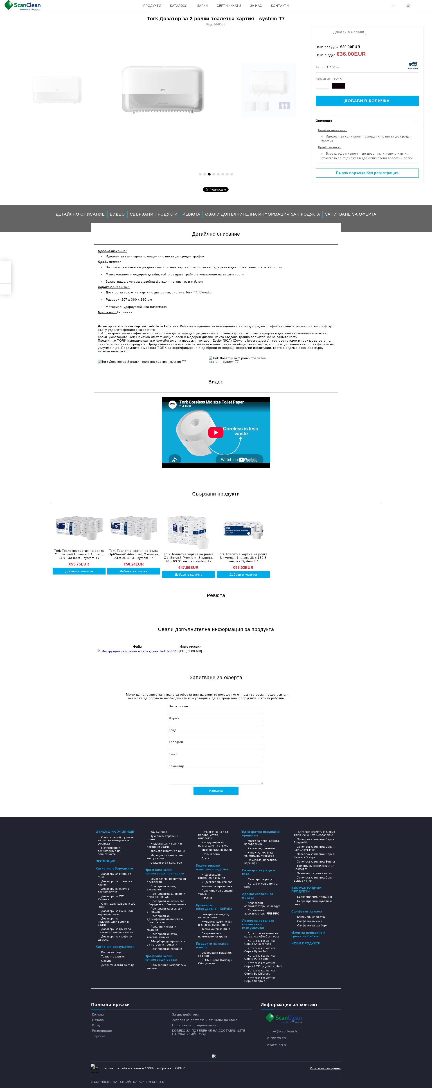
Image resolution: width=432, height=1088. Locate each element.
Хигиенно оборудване (114, 868)
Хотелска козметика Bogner (316, 861)
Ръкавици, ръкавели (262, 848)
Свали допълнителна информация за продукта (262, 214)
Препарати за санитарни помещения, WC (166, 895)
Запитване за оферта (350, 214)
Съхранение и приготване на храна (212, 935)
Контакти (280, 5)
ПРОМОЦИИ (105, 861)
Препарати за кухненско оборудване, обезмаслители (166, 903)
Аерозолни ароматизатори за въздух (262, 904)
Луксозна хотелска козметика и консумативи (258, 924)
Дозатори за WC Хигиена (111, 898)
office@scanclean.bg (283, 1031)
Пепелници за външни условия (215, 892)
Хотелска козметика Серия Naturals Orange (314, 856)
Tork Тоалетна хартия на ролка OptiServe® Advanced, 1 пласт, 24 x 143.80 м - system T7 (79, 554)
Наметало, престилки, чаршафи (261, 861)
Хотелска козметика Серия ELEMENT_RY (314, 879)
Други (205, 858)
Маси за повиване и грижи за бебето (308, 934)
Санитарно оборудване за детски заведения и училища (116, 840)
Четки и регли (211, 854)
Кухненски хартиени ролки (162, 838)
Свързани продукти (154, 214)
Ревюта (191, 214)
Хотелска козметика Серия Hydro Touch (259, 950)
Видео (117, 214)
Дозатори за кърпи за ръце (114, 875)
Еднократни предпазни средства (261, 833)
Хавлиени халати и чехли (314, 873)
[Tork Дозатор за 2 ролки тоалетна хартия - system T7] (163, 90)
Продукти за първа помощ (212, 945)
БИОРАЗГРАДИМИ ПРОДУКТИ (306, 889)
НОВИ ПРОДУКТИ (305, 943)
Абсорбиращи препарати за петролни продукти (166, 943)
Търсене (99, 1036)
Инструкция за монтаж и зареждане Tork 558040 (139, 651)
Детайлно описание (80, 214)
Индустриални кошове (217, 882)
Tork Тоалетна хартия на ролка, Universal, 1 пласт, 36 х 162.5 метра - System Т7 (243, 557)
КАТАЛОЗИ (178, 5)
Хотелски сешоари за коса (261, 885)
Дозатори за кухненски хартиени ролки (115, 913)
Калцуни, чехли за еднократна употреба (259, 854)
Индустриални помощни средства (212, 867)
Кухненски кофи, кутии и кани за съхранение (215, 923)
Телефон (176, 742)
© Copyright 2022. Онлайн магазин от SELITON (127, 1081)
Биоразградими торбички (314, 897)
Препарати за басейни (166, 949)
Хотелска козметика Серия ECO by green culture (263, 965)
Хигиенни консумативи (115, 946)
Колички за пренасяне (217, 886)
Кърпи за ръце (111, 952)
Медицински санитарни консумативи (165, 857)
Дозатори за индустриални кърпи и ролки (113, 921)
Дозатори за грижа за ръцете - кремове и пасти (115, 931)
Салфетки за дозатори (166, 862)
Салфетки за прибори (312, 925)
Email (173, 754)
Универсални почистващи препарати (166, 880)
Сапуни (106, 960)
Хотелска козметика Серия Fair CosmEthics (314, 848)
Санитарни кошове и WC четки (116, 905)
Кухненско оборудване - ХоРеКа (214, 906)
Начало (98, 1020)
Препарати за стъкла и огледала (164, 910)
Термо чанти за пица (216, 929)
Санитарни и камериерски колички (167, 967)
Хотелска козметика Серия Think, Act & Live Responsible (314, 833)
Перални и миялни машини (161, 928)
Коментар (176, 766)
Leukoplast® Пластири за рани (215, 954)
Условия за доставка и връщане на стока (204, 1020)
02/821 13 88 (277, 1045)
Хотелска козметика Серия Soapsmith (314, 841)
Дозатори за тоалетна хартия (115, 883)
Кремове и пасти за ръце (168, 851)
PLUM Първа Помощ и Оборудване (215, 962)
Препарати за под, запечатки (161, 888)
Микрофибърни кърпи (217, 849)
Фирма (174, 718)
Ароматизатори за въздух (257, 895)
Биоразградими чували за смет (313, 903)
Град (172, 730)
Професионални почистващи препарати (164, 871)
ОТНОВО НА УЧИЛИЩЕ (115, 831)
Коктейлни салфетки (311, 917)
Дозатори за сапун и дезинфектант (114, 890)
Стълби (207, 898)
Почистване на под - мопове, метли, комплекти (214, 835)
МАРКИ (202, 5)
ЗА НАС (256, 5)
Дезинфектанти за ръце (118, 965)
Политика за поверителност (194, 1025)
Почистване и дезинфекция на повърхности (109, 851)
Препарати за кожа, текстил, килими (162, 936)
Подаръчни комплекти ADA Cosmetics (314, 867)
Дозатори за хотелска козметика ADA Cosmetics (261, 935)
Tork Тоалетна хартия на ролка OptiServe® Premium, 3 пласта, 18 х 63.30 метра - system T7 (188, 557)
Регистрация (102, 1030)
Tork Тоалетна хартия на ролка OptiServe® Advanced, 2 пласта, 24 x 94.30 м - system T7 (133, 554)
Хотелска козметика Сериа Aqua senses (259, 942)
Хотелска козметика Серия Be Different (259, 972)
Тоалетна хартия (113, 956)
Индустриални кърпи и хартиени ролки (164, 845)
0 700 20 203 (277, 1038)
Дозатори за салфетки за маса (115, 938)
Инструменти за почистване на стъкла (213, 844)
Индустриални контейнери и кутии (211, 876)
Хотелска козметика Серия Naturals (259, 979)
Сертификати (229, 5)
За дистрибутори (185, 1014)
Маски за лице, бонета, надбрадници (262, 842)
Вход (96, 1025)
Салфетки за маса (306, 911)
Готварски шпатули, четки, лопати (213, 916)
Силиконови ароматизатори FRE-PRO (261, 912)
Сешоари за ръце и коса (258, 872)
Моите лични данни (325, 1068)
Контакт (98, 1014)
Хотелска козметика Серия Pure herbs (259, 957)
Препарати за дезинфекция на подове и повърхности (165, 919)
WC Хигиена (159, 831)
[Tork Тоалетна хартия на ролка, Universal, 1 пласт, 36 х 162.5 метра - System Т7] (243, 531)
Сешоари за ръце (260, 879)
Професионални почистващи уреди (161, 957)
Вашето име (178, 706)
